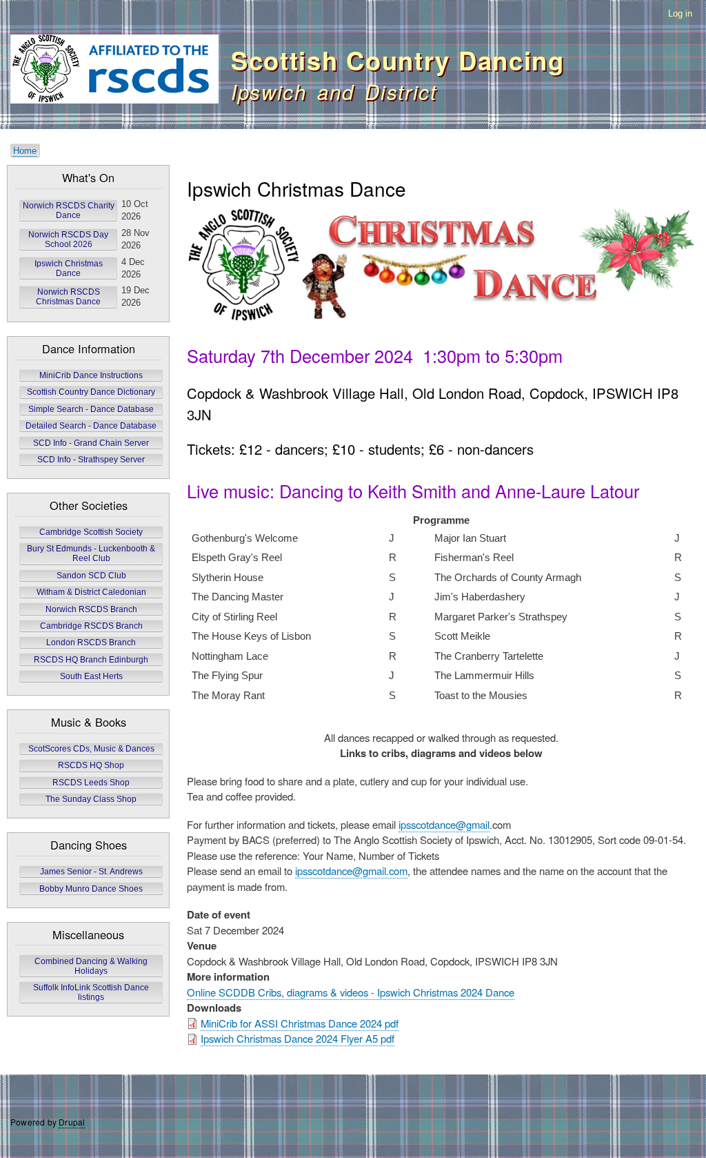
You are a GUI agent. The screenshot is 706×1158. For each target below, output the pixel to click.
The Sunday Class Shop (91, 799)
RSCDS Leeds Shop (91, 782)
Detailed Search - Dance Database (91, 426)
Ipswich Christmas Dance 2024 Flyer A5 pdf (297, 1038)
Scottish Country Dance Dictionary (91, 392)
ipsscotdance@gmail (444, 824)
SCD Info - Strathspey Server (91, 459)
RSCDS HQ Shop (91, 765)
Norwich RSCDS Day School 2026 (68, 239)
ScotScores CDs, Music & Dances (91, 749)
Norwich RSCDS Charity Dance (68, 210)
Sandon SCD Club (91, 575)
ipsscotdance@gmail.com (351, 870)
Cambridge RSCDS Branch (91, 626)
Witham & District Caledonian (91, 592)
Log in (680, 13)
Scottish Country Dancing (398, 60)
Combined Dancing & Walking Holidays (91, 966)
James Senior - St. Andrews (91, 871)
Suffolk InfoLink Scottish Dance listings (91, 992)
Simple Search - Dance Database (91, 409)
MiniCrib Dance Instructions (91, 375)
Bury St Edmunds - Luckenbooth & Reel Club (91, 553)
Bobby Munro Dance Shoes (91, 889)
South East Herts (91, 676)
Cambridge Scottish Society (91, 532)
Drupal (72, 1122)
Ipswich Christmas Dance (68, 268)
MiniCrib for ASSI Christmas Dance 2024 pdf (300, 1023)
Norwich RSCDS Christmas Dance (68, 296)
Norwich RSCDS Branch (91, 609)
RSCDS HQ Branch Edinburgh (91, 660)
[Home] (114, 71)
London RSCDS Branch (91, 642)
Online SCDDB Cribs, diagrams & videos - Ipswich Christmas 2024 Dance (350, 992)
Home (25, 151)
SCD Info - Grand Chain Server (91, 443)
